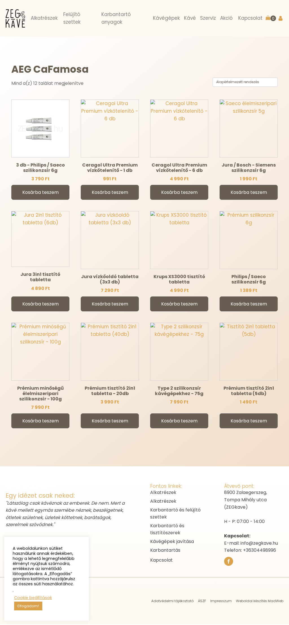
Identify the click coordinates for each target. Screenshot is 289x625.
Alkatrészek (163, 492)
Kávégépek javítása (172, 541)
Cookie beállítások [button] (33, 597)
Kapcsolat (161, 560)
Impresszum (221, 601)
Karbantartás (165, 550)
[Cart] (271, 18)
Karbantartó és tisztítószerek (167, 529)
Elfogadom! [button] (28, 606)
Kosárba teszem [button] (40, 192)
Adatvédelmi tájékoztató (172, 601)
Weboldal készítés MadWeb (259, 601)
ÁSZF (202, 601)
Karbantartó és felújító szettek (175, 513)
